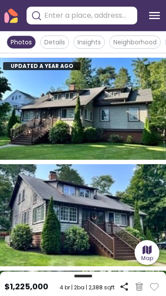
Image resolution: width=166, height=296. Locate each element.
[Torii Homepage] (11, 15)
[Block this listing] (139, 287)
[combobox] (88, 15)
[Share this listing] (124, 286)
